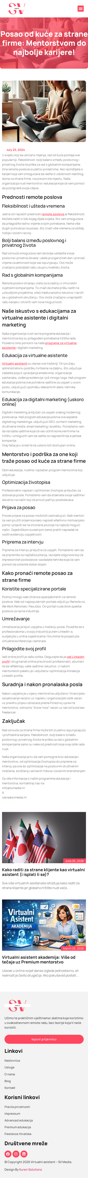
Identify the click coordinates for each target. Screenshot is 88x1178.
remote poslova (53, 214)
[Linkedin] (23, 1154)
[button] (81, 9)
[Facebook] (8, 1154)
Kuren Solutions (30, 1169)
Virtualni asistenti (14, 363)
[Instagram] (15, 1154)
